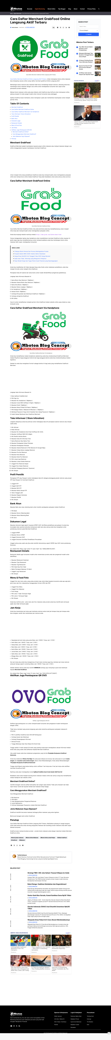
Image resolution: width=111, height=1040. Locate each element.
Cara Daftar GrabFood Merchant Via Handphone (25, 111)
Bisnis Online (51, 9)
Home (11, 13)
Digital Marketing (40, 9)
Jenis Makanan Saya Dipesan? (21, 136)
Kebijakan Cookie (75, 1024)
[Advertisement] (41, 161)
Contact (82, 9)
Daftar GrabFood (62, 837)
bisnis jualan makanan (17, 837)
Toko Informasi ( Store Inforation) (21, 114)
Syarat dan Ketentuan (76, 1021)
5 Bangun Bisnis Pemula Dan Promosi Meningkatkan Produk (31, 251)
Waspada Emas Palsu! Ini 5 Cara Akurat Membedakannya (49, 920)
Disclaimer (73, 1027)
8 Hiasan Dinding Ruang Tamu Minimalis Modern (86, 61)
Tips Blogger (62, 9)
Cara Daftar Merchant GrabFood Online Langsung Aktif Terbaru (28, 79)
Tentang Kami (90, 1016)
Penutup (13, 138)
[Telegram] (69, 27)
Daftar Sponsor (58, 1016)
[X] (60, 27)
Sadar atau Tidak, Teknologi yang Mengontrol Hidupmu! (30, 258)
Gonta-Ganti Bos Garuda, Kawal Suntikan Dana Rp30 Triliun (49, 895)
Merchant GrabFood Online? (21, 132)
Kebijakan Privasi (75, 1019)
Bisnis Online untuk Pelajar (48, 837)
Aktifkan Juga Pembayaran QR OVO (21, 130)
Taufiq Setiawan (15, 27)
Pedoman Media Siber (76, 1016)
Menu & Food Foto (16, 125)
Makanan (22, 840)
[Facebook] (57, 27)
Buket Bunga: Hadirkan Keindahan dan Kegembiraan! (47, 884)
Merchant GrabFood (17, 107)
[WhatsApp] (63, 27)
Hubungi (89, 1019)
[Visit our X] (17, 1026)
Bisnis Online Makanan (32, 837)
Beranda (29, 9)
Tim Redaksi (90, 1021)
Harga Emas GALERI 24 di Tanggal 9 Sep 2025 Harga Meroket (32, 256)
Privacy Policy (91, 9)
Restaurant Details (16, 123)
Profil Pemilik (15, 116)
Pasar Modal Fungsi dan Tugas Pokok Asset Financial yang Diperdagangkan (36, 261)
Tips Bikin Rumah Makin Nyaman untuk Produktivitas (86, 48)
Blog (69, 9)
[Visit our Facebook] (11, 1026)
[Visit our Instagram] (14, 1026)
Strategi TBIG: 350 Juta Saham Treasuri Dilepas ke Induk (48, 873)
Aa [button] (53, 27)
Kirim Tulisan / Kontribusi (60, 1021)
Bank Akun (14, 118)
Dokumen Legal (15, 121)
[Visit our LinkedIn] (19, 1026)
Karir (88, 1024)
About (75, 9)
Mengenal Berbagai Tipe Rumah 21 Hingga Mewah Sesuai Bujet (86, 55)
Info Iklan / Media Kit (59, 1019)
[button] (99, 9)
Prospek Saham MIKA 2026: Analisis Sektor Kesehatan (29, 254)
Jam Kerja (14, 127)
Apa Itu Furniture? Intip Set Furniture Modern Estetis (85, 67)
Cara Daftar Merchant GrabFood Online (22, 109)
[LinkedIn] (66, 27)
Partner (56, 1024)
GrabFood (14, 840)
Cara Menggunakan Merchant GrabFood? (24, 134)
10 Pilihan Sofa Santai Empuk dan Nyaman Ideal (86, 73)
